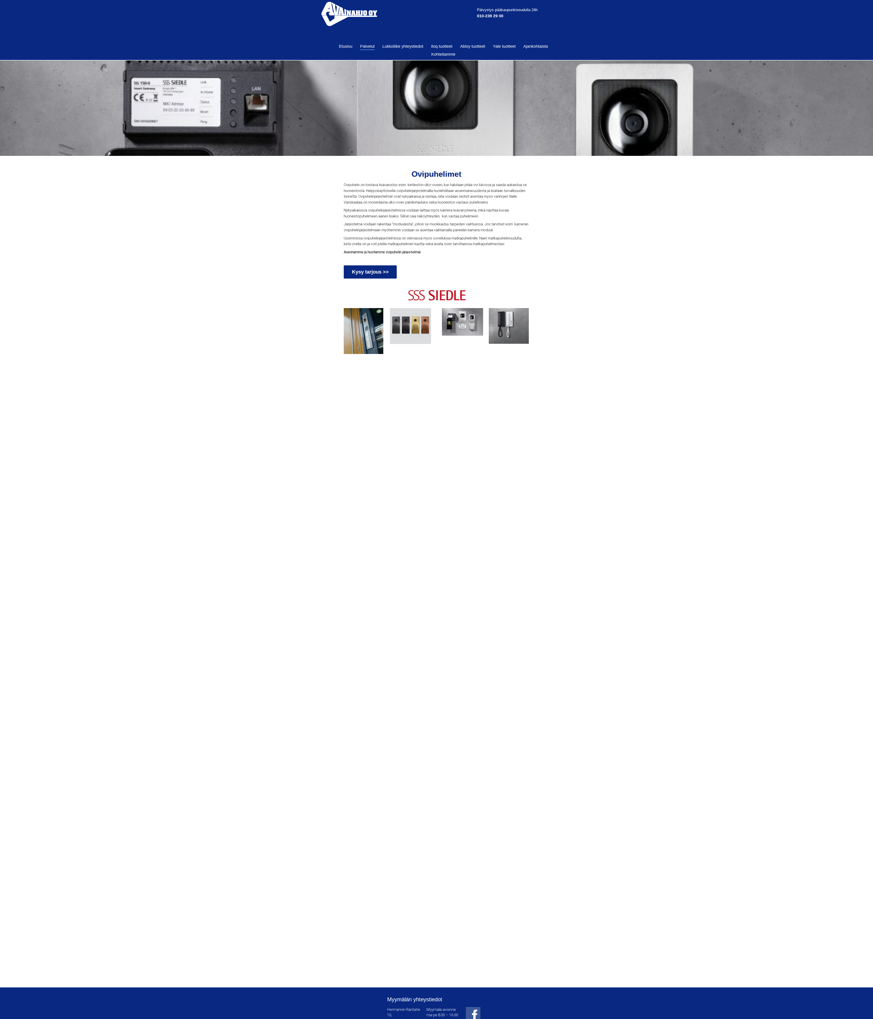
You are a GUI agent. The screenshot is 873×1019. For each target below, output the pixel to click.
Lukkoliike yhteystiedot (402, 46)
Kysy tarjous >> (370, 272)
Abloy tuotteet (472, 46)
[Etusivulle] (349, 13)
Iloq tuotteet (441, 46)
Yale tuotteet (504, 46)
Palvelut (367, 46)
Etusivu (345, 46)
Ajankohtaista (535, 46)
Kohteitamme (443, 54)
